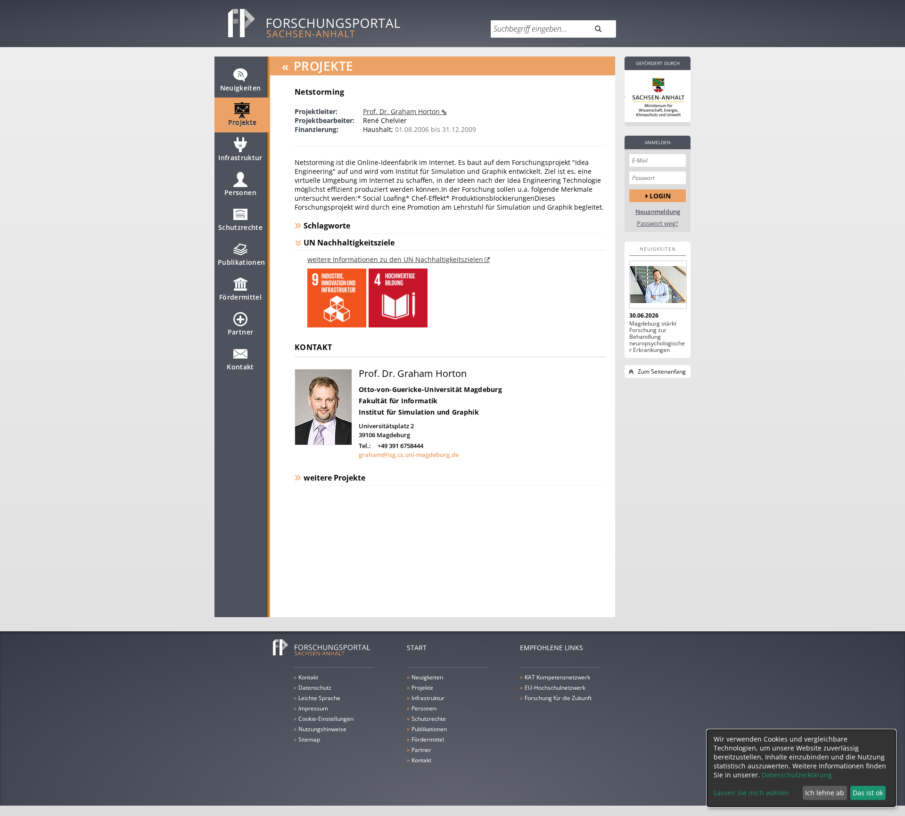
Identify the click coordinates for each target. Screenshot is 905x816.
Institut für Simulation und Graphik (419, 412)
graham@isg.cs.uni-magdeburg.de (409, 454)
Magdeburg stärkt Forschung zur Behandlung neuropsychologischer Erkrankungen (657, 336)
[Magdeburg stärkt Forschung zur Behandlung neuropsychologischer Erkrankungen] (657, 285)
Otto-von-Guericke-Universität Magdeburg (430, 389)
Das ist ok (868, 792)
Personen (240, 192)
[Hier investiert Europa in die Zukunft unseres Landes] (658, 96)
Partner (240, 331)
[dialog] (801, 768)
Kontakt (240, 366)
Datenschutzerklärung (797, 774)
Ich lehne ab (824, 792)
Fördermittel (240, 297)
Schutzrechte (240, 227)
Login (660, 195)
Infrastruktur (240, 157)
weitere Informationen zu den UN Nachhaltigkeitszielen (395, 259)
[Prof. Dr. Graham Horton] (323, 442)
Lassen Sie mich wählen (751, 792)
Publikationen (241, 262)
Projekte (242, 122)
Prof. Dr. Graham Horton (402, 111)
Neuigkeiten (240, 87)
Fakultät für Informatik (398, 400)
